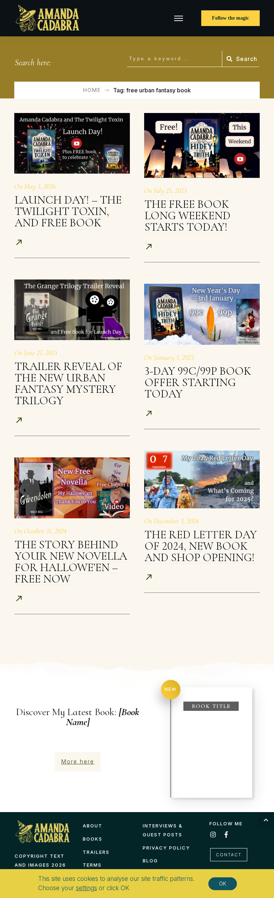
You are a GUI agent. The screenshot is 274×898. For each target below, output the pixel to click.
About (92, 825)
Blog (150, 860)
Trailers (96, 852)
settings (86, 888)
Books (92, 839)
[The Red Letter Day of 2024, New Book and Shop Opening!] (202, 479)
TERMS (92, 865)
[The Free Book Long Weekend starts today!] (202, 145)
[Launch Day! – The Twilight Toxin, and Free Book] (72, 143)
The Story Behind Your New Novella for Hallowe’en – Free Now (71, 562)
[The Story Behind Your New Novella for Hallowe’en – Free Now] (72, 487)
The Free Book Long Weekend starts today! (187, 215)
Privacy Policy (166, 848)
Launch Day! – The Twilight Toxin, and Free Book (68, 211)
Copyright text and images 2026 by (40, 864)
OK (222, 883)
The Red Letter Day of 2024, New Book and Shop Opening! (200, 546)
